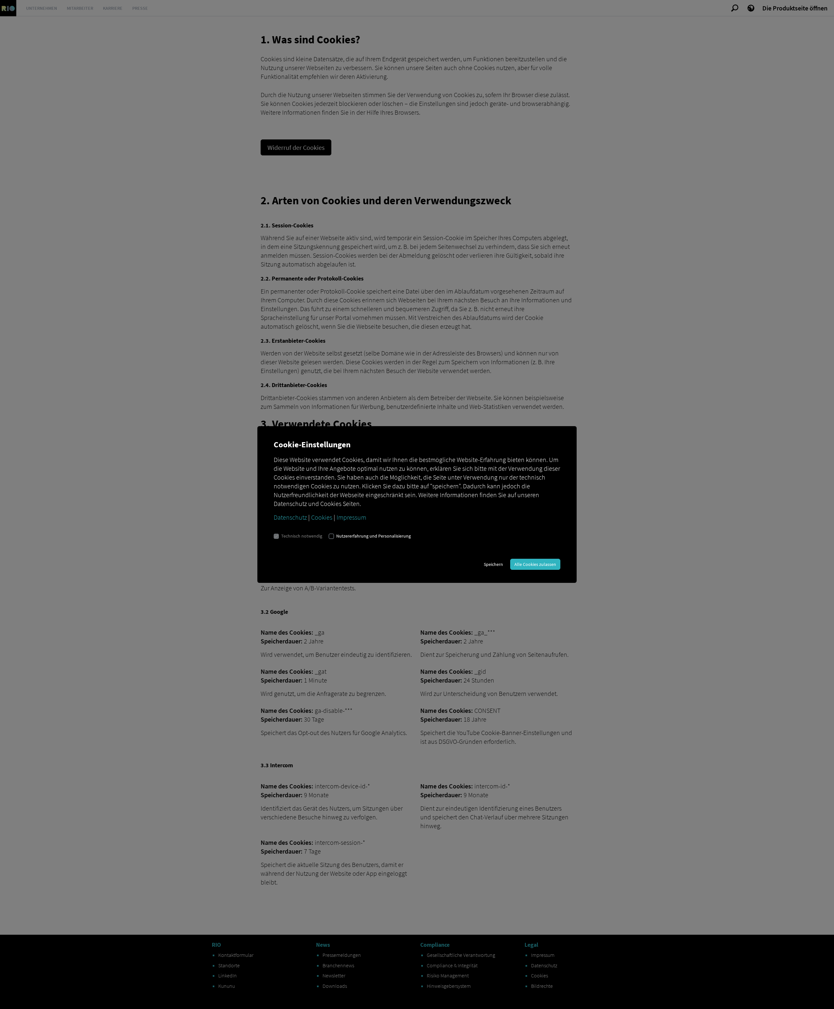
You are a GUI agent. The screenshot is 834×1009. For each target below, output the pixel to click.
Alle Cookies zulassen (535, 564)
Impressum (351, 517)
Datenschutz (290, 517)
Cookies (321, 517)
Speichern (493, 564)
